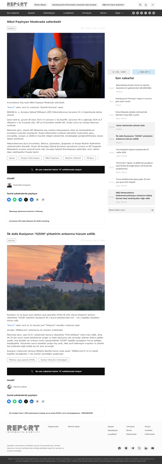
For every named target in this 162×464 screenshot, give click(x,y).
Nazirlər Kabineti (73, 158)
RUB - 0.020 (120, 72)
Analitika (148, 430)
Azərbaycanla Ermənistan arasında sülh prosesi (74, 5)
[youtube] (153, 13)
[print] (37, 200)
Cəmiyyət (130, 426)
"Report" (11, 325)
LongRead (112, 434)
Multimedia (150, 434)
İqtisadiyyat (113, 430)
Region (11, 28)
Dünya (147, 426)
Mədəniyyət (131, 434)
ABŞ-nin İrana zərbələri (113, 5)
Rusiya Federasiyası (30, 158)
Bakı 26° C (145, 72)
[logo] (17, 4)
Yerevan (103, 158)
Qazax (12, 158)
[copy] (43, 200)
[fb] (133, 13)
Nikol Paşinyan (52, 158)
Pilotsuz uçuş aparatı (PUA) (22, 360)
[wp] (14, 200)
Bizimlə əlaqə (74, 426)
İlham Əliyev (40, 5)
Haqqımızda (53, 426)
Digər (118, 13)
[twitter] (145, 13)
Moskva (90, 158)
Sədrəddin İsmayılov (22, 185)
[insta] (137, 13)
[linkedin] (149, 13)
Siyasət (111, 426)
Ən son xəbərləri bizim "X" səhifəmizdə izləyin (58, 169)
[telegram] (141, 13)
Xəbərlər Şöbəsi (20, 387)
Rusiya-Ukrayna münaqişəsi (54, 360)
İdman (129, 430)
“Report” (11, 107)
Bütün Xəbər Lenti (117, 210)
